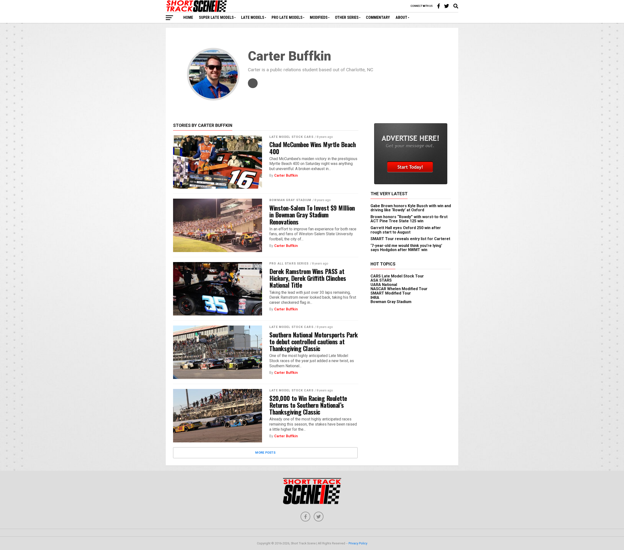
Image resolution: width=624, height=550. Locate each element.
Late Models (252, 17)
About (401, 17)
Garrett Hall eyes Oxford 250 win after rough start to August (405, 229)
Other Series (347, 17)
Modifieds (319, 17)
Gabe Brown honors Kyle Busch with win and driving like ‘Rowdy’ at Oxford (410, 208)
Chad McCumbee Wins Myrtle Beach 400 (312, 147)
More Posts (265, 452)
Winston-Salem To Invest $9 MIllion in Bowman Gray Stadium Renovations (312, 214)
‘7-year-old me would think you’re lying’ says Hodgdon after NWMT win (406, 247)
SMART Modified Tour (390, 293)
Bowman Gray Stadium (290, 200)
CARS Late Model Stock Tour (397, 276)
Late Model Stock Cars (291, 137)
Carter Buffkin (286, 175)
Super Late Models (216, 17)
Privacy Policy (358, 543)
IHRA (374, 297)
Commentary (378, 17)
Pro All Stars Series (289, 263)
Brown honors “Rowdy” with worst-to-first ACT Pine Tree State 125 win (409, 219)
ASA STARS (381, 280)
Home (188, 17)
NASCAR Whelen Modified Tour (399, 288)
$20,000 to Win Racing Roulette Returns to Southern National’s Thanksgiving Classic (308, 405)
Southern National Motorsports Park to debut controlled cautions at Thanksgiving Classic (313, 341)
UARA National (383, 284)
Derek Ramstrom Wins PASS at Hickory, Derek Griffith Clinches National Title (307, 278)
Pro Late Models (287, 17)
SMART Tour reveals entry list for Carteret (410, 238)
